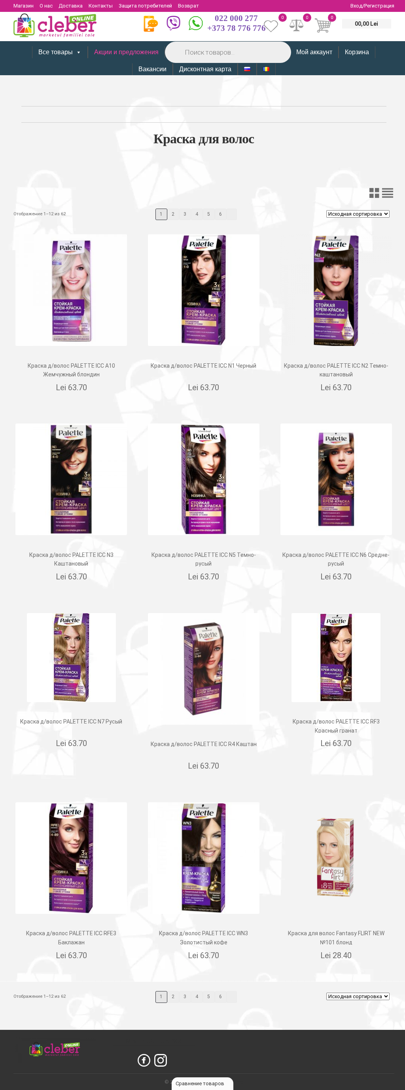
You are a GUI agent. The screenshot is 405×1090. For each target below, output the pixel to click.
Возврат (188, 6)
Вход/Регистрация (372, 6)
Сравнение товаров (200, 1083)
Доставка (71, 6)
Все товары (55, 52)
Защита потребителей (145, 6)
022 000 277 (236, 18)
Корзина (357, 52)
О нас (46, 6)
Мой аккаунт (314, 52)
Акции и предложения (126, 52)
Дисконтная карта (205, 69)
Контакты (101, 6)
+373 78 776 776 (236, 28)
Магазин (23, 6)
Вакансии (152, 69)
